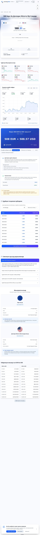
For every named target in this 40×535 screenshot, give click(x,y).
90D (34, 88)
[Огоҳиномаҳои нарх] (38, 2)
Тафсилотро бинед (31, 207)
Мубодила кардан (16, 150)
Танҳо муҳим (20, 531)
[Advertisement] (20, 7)
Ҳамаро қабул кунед (11, 531)
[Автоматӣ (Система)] (37, 8)
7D (28, 88)
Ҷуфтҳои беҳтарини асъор (19, 2)
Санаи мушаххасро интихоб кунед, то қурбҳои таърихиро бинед (13, 205)
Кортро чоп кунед (20, 400)
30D (31, 88)
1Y (36, 88)
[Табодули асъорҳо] (20, 23)
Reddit (36, 150)
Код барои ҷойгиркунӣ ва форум (7, 152)
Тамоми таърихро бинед (32, 123)
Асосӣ (2, 11)
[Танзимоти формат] (37, 5)
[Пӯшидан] (36, 529)
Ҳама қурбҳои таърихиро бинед (20, 246)
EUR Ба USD (6, 11)
